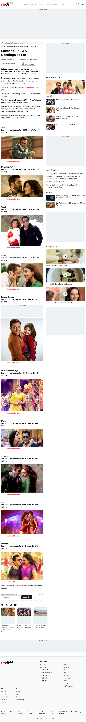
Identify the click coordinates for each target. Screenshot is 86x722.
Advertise (13, 712)
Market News (5, 697)
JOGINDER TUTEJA (9, 59)
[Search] (77, 4)
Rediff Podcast (68, 686)
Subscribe (26, 597)
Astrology (66, 683)
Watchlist (4, 699)
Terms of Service (30, 712)
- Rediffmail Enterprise (46, 670)
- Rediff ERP (43, 681)
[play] (65, 256)
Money (40, 4)
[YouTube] (49, 719)
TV (58, 4)
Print (42, 594)
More (62, 4)
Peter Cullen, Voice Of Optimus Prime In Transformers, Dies (62, 186)
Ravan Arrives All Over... (56, 182)
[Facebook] (41, 719)
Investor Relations (42, 712)
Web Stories (51, 247)
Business (66, 667)
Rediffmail (43, 664)
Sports (65, 672)
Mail (28, 4)
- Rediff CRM (43, 678)
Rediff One (43, 667)
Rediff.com (67, 712)
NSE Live (3, 694)
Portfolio (3, 702)
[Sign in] (83, 4)
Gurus (55, 4)
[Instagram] (45, 719)
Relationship (20, 699)
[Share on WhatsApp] (33, 719)
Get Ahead (66, 678)
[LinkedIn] (53, 719)
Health (18, 691)
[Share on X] (37, 719)
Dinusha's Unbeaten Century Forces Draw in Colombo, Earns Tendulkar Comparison (63, 178)
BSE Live (3, 691)
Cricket (65, 675)
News (32, 4)
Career (18, 697)
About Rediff (3, 712)
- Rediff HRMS (44, 675)
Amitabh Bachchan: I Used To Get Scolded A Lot (65, 174)
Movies (9, 46)
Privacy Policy (20, 712)
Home (25, 4)
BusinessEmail (50, 4)
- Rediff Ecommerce (46, 672)
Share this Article (10, 63)
